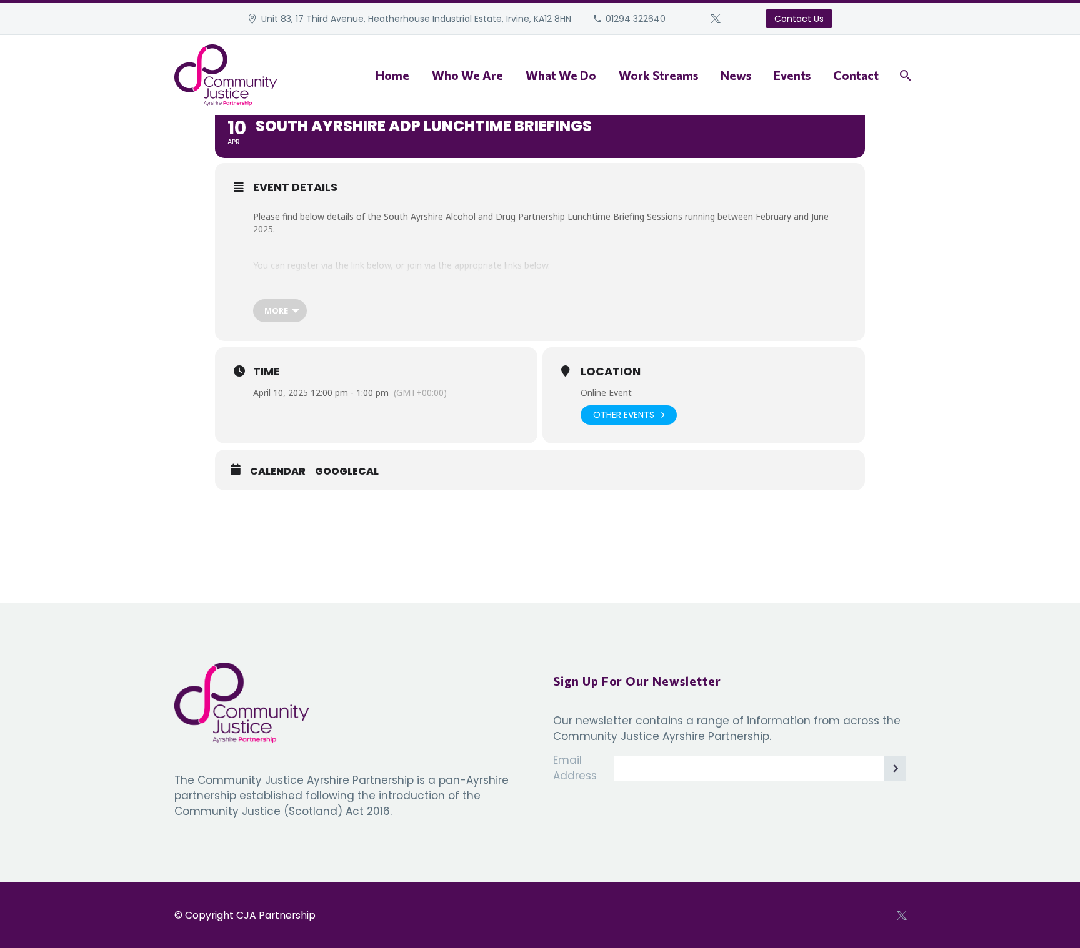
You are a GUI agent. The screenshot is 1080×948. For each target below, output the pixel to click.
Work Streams (658, 75)
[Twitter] (715, 19)
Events (792, 75)
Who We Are (467, 75)
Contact (856, 75)
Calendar (278, 471)
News (736, 75)
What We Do (561, 75)
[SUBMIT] (893, 768)
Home (392, 75)
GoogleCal (347, 471)
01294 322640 (636, 18)
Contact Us (799, 18)
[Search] (904, 75)
